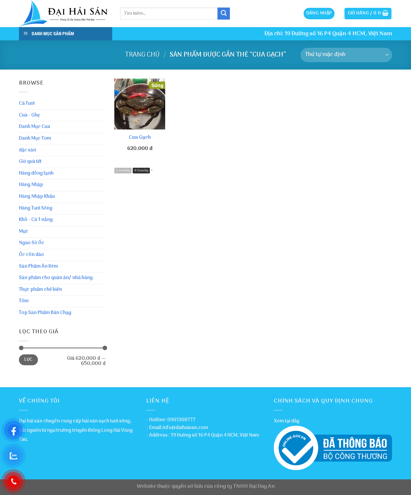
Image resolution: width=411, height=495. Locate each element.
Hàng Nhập (31, 185)
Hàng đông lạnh (36, 173)
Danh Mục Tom (35, 138)
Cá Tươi (27, 103)
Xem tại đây (286, 421)
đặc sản (27, 150)
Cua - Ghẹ (29, 115)
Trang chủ (142, 54)
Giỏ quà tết (30, 162)
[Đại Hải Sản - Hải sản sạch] (65, 13)
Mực (23, 231)
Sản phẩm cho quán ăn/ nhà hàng (56, 278)
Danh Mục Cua (34, 127)
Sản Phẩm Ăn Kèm (38, 266)
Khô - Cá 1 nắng (36, 220)
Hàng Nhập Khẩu (37, 197)
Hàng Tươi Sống (35, 208)
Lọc (28, 359)
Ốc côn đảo (31, 255)
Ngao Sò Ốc (31, 243)
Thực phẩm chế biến (40, 290)
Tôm (24, 301)
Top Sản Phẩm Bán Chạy (45, 313)
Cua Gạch (140, 137)
